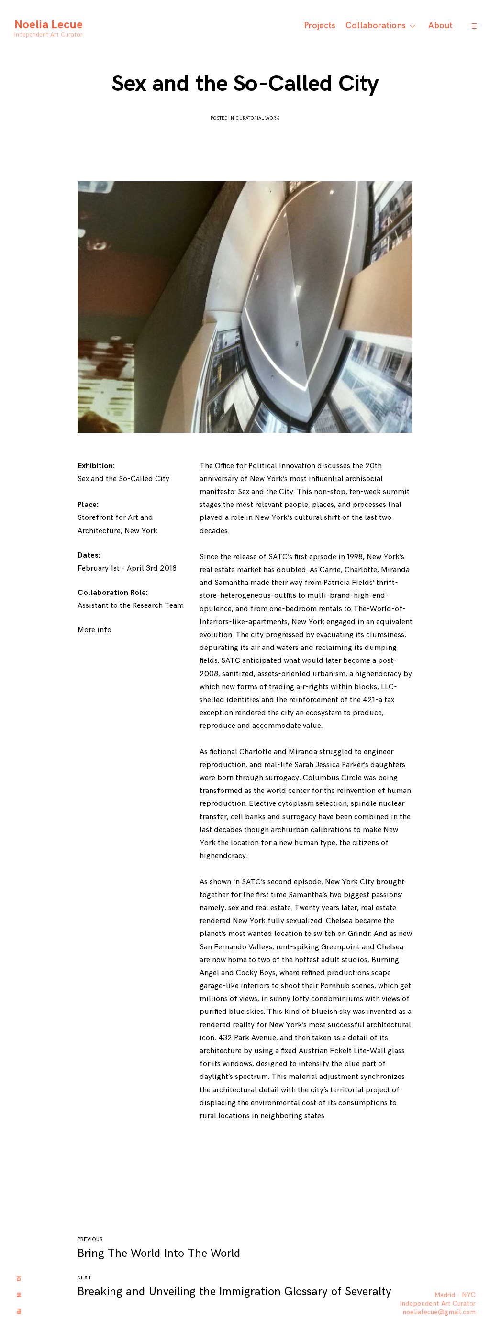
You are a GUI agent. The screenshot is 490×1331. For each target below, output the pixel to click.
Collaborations (375, 26)
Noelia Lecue (48, 25)
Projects (319, 26)
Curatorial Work (257, 118)
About (440, 26)
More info (94, 630)
